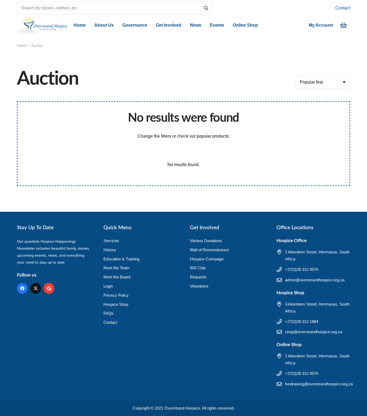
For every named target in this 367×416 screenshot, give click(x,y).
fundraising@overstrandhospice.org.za (319, 384)
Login (108, 286)
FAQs (108, 313)
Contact (342, 8)
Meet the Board (116, 277)
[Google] (49, 288)
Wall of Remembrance (209, 250)
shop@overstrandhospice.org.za (313, 331)
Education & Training (121, 259)
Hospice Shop (115, 304)
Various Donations (206, 240)
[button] (116, 25)
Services (111, 240)
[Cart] (343, 25)
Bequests (198, 277)
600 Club (198, 268)
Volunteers (199, 286)
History (109, 250)
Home (21, 46)
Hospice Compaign (207, 259)
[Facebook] (22, 288)
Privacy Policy (116, 295)
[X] (35, 288)
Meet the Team (116, 268)
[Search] (206, 8)
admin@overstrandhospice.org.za (314, 280)
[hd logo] (42, 25)
